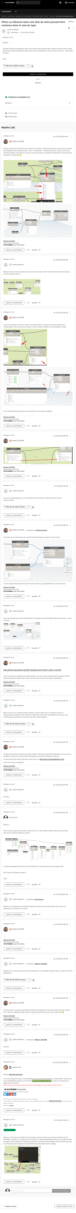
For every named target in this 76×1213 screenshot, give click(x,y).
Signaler (38, 83)
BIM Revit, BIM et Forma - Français (44, 16)
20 (10, 1119)
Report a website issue (64, 1206)
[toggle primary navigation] (3, 2)
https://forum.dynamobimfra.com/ (51, 759)
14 (9, 894)
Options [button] (70, 22)
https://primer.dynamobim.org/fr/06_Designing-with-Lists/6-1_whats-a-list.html (32, 670)
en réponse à (36, 530)
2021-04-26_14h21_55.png (15, 724)
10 (10, 700)
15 (9, 924)
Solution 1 (8, 103)
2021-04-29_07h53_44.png (15, 980)
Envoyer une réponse (61, 1191)
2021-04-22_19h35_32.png (14, 66)
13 (9, 812)
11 (9, 741)
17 (9, 997)
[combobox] (28, 2)
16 (9, 958)
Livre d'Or (11, 1105)
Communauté (6, 11)
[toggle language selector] (60, 3)
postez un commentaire (38, 74)
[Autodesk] (10, 2)
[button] (74, 28)
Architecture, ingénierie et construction (19, 16)
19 (9, 1062)
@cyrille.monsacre (16, 1074)
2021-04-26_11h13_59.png (15, 507)
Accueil (3, 16)
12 (9, 784)
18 (10, 1034)
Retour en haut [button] (11, 1206)
